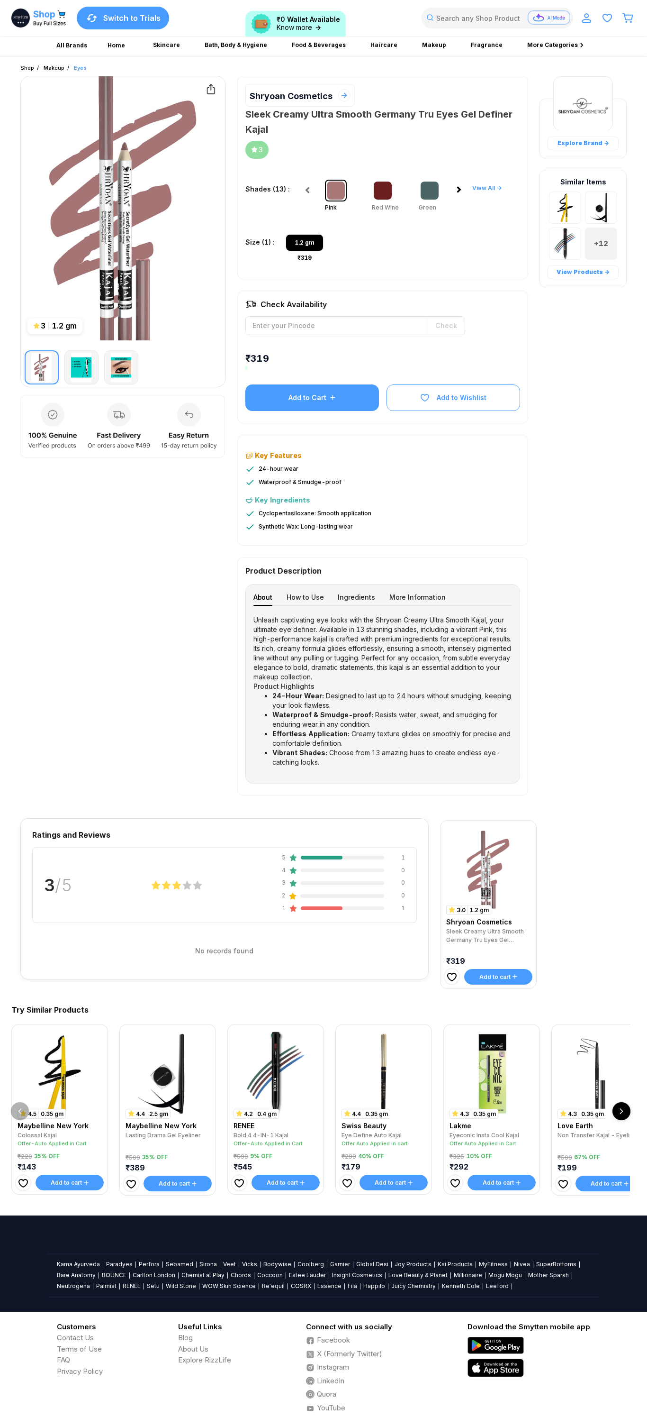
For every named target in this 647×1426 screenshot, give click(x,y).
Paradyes (119, 1264)
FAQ (63, 1359)
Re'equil (273, 1285)
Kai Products (455, 1264)
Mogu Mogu (505, 1275)
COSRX (301, 1285)
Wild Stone (181, 1285)
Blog (185, 1337)
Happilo (374, 1285)
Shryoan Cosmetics (291, 96)
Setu (153, 1285)
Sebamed (179, 1264)
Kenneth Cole (461, 1285)
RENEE (132, 1285)
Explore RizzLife (204, 1359)
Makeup (54, 67)
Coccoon (270, 1275)
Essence (329, 1285)
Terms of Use (79, 1348)
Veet (229, 1264)
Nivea (522, 1264)
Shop (27, 67)
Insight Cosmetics (357, 1275)
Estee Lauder (307, 1275)
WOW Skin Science (229, 1285)
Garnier (340, 1264)
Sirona (208, 1264)
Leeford (497, 1285)
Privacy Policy (80, 1371)
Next (461, 192)
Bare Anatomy (76, 1275)
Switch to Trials (132, 18)
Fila (352, 1285)
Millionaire (468, 1275)
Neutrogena (73, 1285)
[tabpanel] (382, 691)
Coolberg (310, 1264)
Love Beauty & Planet (418, 1275)
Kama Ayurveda (78, 1264)
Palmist (106, 1285)
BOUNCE (114, 1275)
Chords (241, 1275)
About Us (193, 1348)
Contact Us (75, 1337)
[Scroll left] (19, 1111)
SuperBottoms (556, 1264)
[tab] (262, 597)
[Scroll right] (621, 1111)
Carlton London (154, 1275)
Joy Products (413, 1264)
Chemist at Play (203, 1275)
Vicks (249, 1264)
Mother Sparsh (548, 1275)
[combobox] (497, 18)
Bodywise (277, 1264)
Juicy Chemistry (413, 1285)
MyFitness (493, 1264)
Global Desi (372, 1264)
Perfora (149, 1264)
